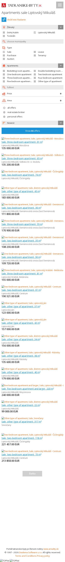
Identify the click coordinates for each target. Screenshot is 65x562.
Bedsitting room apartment (20, 70)
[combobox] (32, 123)
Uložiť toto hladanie (16, 19)
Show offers (32, 130)
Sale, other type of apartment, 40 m (21, 372)
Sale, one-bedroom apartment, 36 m (21, 257)
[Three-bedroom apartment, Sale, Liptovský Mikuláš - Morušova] (32, 138)
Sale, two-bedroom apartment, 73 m (21, 454)
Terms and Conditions (25, 555)
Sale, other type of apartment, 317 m (22, 421)
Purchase (11, 55)
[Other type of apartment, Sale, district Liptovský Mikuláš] (29, 187)
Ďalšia (32, 473)
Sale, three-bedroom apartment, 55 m (22, 224)
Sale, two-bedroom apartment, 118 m (22, 438)
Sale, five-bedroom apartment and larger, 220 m (28, 388)
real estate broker (16, 112)
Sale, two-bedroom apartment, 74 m (21, 174)
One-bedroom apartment (19, 74)
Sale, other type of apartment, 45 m (21, 191)
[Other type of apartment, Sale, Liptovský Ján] (24, 303)
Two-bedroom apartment (50, 74)
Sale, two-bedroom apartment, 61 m (21, 290)
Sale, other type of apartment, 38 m (21, 355)
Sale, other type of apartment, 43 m (21, 322)
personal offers (14, 116)
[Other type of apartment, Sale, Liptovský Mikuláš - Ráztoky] (31, 352)
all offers (11, 107)
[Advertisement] (32, 513)
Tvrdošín (11, 35)
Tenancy (42, 55)
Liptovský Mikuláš (46, 32)
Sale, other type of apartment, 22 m (21, 405)
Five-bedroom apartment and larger (24, 81)
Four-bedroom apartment (50, 77)
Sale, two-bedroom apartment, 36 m (21, 207)
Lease (41, 51)
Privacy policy (43, 555)
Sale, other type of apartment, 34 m (21, 339)
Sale (9, 51)
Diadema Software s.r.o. (30, 552)
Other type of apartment (50, 81)
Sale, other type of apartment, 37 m (21, 306)
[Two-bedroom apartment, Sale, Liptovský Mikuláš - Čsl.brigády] (32, 171)
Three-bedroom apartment (20, 77)
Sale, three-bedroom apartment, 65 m (22, 158)
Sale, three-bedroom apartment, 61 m (22, 141)
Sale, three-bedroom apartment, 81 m (22, 273)
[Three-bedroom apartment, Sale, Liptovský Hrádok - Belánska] (32, 270)
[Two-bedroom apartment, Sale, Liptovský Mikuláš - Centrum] (31, 286)
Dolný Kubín (13, 32)
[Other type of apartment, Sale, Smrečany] (22, 418)
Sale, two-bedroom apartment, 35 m (21, 240)
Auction (10, 58)
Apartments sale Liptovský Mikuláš (28, 12)
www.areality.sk (51, 548)
